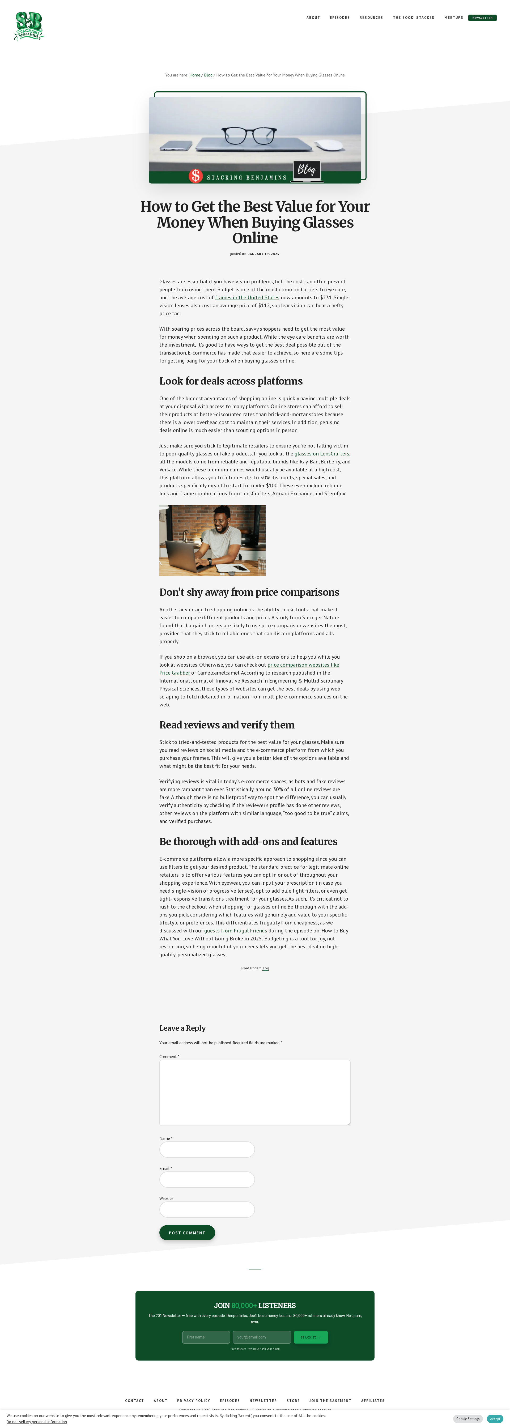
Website (166, 1198)
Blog (265, 968)
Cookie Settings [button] (468, 1419)
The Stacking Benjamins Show (46, 26)
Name (166, 1138)
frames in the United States (247, 297)
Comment (169, 1056)
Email (165, 1168)
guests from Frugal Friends (235, 930)
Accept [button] (495, 1419)
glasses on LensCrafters (322, 453)
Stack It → (311, 1337)
